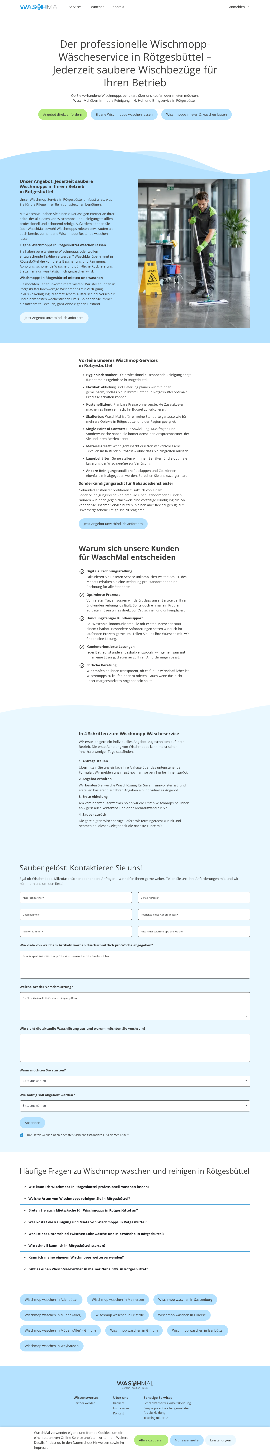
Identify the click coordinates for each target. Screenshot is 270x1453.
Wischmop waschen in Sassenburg (185, 1299)
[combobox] (194, 914)
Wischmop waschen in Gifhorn (134, 1330)
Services (75, 7)
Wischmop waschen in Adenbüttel (51, 1299)
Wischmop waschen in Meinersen (118, 1299)
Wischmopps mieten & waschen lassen (196, 114)
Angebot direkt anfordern (62, 114)
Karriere (119, 1403)
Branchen (97, 7)
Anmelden (237, 7)
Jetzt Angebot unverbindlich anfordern (54, 317)
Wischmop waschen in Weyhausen (52, 1346)
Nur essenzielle (187, 1440)
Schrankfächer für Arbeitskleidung (167, 1403)
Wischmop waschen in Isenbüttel (197, 1330)
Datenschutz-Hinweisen (91, 1442)
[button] (135, 1187)
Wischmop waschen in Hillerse (182, 1315)
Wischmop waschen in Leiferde (120, 1315)
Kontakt (118, 7)
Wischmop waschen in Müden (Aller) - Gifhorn (60, 1330)
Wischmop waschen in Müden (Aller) (53, 1315)
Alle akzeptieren (151, 1440)
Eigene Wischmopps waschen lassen (124, 114)
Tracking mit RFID (156, 1418)
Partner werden (85, 1403)
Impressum (43, 1447)
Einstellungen (220, 1440)
